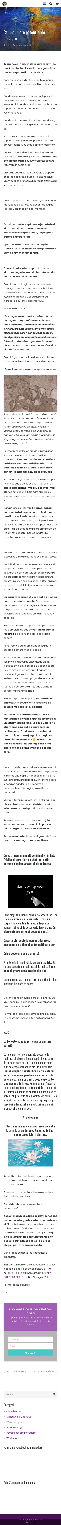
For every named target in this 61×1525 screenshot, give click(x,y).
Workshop (12, 1438)
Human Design (14, 1427)
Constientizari (23, 45)
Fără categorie (15, 1422)
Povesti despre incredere (21, 1432)
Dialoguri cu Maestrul (18, 1416)
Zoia (8, 45)
